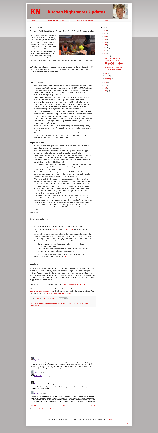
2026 (105, 30)
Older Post (92, 405)
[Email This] (60, 298)
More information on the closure (75, 284)
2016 (105, 85)
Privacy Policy (126, 424)
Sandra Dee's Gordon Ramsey (72, 303)
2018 (105, 53)
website (55, 229)
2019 (105, 50)
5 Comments (52, 298)
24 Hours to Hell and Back (42, 301)
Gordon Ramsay (77, 301)
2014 (105, 91)
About (107, 20)
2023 (105, 39)
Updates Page (58, 293)
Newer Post (34, 405)
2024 (105, 36)
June (107, 76)
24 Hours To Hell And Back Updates (61, 301)
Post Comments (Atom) (46, 409)
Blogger (109, 419)
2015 (105, 88)
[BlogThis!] (61, 298)
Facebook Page (68, 229)
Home (34, 20)
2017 (105, 82)
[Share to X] (63, 298)
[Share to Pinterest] (67, 298)
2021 (105, 45)
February (108, 79)
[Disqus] (63, 332)
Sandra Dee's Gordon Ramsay (53, 303)
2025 (105, 33)
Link (74, 241)
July (106, 73)
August (107, 56)
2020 (105, 48)
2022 (105, 42)
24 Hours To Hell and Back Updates (85, 20)
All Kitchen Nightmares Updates (55, 20)
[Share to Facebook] (65, 298)
